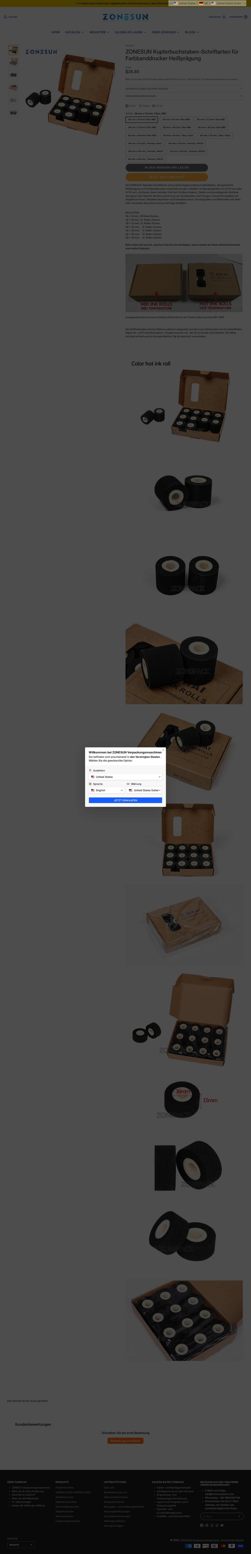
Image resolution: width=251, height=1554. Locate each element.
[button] (207, 3)
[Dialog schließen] (163, 750)
